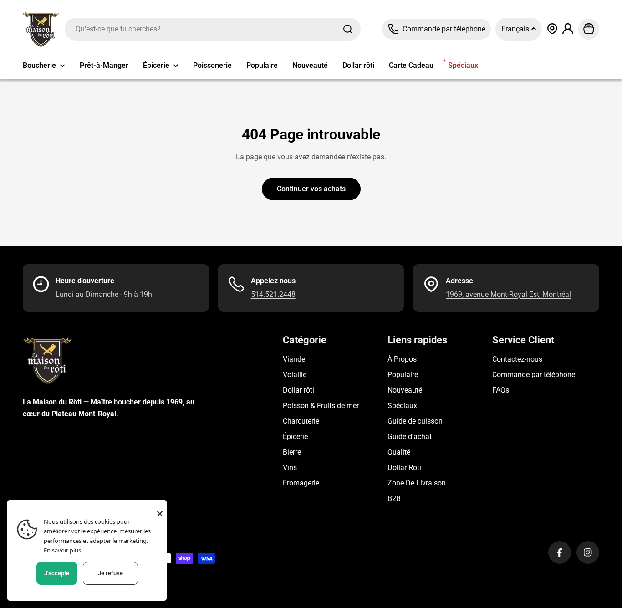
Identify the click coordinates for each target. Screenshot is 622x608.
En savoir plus (62, 550)
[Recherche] (347, 29)
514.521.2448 (273, 294)
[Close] (159, 513)
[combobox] (213, 29)
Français (516, 29)
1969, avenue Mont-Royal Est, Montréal (508, 294)
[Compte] (568, 29)
